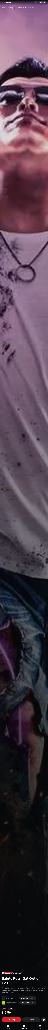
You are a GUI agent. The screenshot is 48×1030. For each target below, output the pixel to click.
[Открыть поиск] (36, 2)
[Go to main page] (7, 3)
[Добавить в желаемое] (43, 1019)
